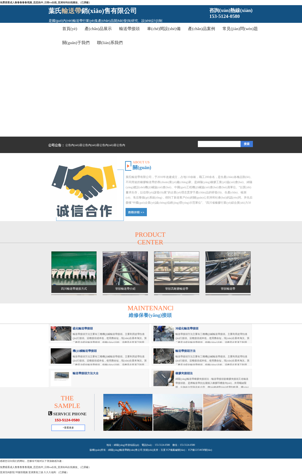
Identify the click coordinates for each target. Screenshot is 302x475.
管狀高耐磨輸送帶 (176, 288)
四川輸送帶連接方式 (74, 288)
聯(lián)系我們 (110, 42)
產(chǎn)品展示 (98, 28)
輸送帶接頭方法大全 (86, 373)
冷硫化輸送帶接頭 (186, 328)
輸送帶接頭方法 (185, 350)
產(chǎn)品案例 (201, 28)
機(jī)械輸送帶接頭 (85, 350)
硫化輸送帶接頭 (83, 328)
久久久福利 (50, 472)
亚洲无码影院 (7, 472)
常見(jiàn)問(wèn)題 (240, 28)
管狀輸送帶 (228, 288)
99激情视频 (21, 472)
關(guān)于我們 (76, 42)
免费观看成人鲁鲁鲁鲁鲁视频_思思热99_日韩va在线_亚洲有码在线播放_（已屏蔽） (45, 2)
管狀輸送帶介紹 (125, 288)
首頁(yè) (69, 28)
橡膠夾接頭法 (184, 373)
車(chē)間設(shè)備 (164, 28)
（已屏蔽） (63, 472)
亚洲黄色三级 (35, 472)
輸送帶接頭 (129, 28)
